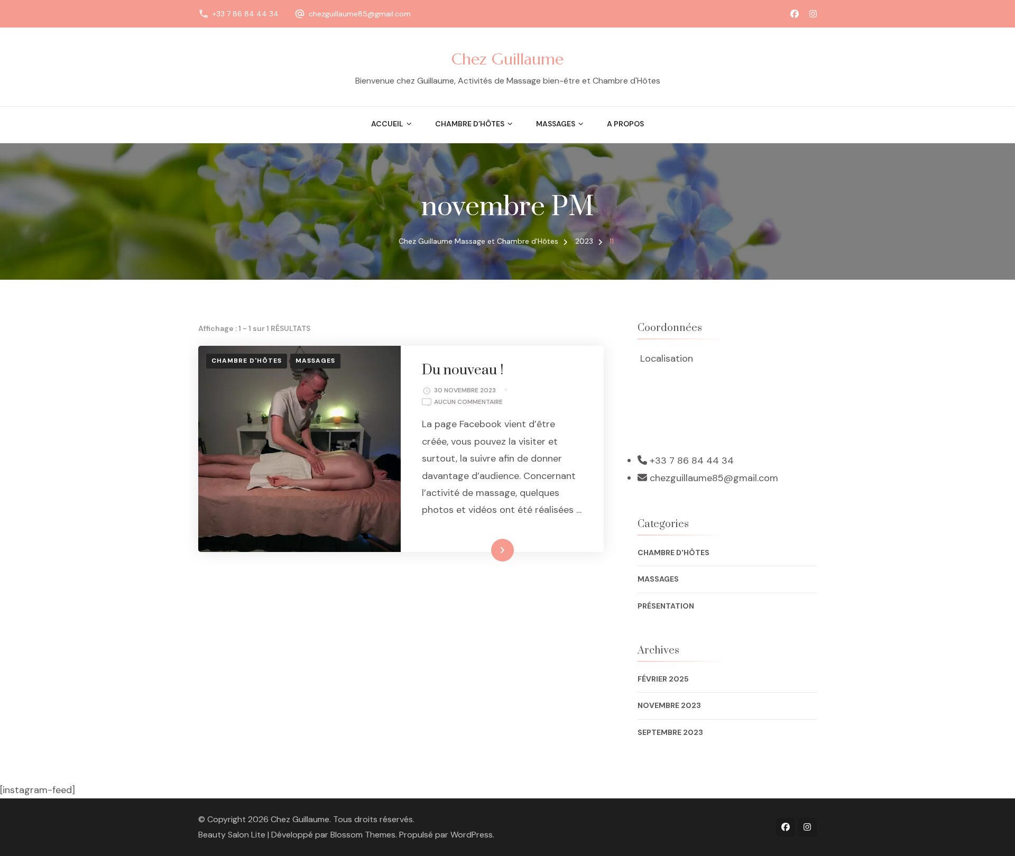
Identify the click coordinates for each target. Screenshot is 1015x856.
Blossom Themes (362, 834)
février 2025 (663, 679)
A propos (625, 123)
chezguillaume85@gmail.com (360, 14)
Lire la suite (484, 550)
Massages (315, 360)
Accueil (387, 123)
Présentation (666, 606)
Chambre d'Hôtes (246, 360)
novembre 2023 (669, 705)
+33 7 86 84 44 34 (246, 14)
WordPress (471, 834)
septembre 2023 (670, 732)
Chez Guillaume (507, 59)
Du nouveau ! (462, 370)
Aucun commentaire (468, 402)
